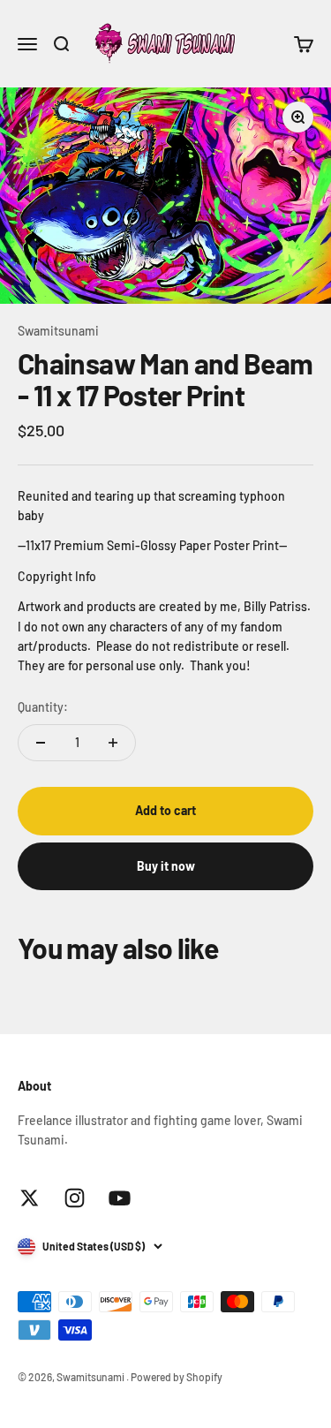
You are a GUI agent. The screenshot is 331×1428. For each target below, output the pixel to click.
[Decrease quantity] (41, 742)
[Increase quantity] (113, 742)
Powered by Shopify (176, 1377)
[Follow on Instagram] (75, 1198)
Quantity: (43, 706)
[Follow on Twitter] (29, 1198)
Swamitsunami (58, 330)
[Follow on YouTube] (120, 1198)
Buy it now (166, 865)
